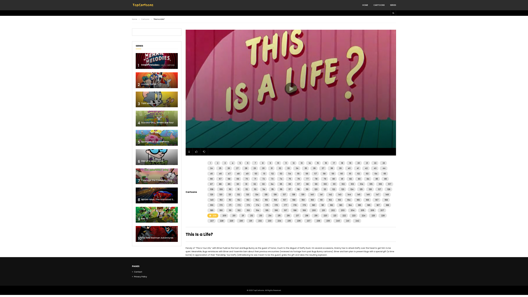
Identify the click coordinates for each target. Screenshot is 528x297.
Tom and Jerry (149, 103)
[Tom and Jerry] (157, 99)
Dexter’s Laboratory (152, 161)
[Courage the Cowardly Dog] (157, 176)
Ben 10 (144, 218)
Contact (138, 271)
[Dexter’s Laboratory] (157, 157)
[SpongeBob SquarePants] (157, 138)
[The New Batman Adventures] (157, 234)
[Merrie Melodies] (157, 61)
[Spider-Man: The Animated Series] (157, 195)
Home (365, 5)
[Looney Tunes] (157, 80)
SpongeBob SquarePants (155, 141)
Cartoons (379, 5)
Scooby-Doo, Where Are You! (157, 122)
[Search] (393, 13)
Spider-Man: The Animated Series (159, 199)
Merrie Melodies (150, 64)
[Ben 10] (157, 215)
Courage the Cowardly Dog (156, 180)
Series (393, 5)
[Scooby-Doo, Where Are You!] (157, 119)
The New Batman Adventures (157, 237)
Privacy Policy (140, 276)
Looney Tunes (148, 84)
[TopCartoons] (143, 5)
